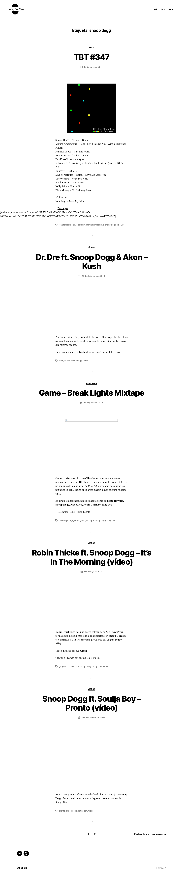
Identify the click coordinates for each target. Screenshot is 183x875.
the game (111, 520)
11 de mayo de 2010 (93, 571)
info (163, 9)
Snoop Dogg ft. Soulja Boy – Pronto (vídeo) (91, 703)
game (82, 520)
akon (61, 360)
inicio (155, 9)
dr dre (67, 360)
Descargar (63, 208)
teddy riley (97, 666)
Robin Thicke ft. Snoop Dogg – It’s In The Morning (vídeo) (91, 557)
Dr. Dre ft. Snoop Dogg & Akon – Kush (91, 261)
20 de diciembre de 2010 (93, 276)
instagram (173, 9)
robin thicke (73, 666)
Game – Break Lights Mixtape (91, 393)
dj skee (75, 520)
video (85, 360)
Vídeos (91, 247)
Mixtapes (91, 383)
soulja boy (82, 811)
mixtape (90, 520)
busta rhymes (65, 520)
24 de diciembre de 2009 (93, 717)
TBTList (91, 47)
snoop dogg (110, 225)
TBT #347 (92, 57)
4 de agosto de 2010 (93, 402)
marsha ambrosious (95, 225)
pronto (62, 811)
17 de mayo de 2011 (93, 67)
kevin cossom (79, 225)
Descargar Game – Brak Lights (74, 512)
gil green (63, 666)
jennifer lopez (65, 225)
